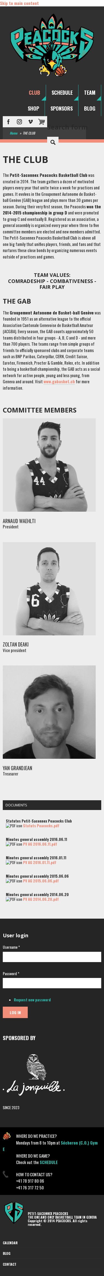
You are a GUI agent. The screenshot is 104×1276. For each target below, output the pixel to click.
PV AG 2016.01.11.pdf (39, 862)
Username (11, 947)
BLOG (89, 108)
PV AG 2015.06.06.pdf (41, 881)
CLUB (34, 92)
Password (11, 973)
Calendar (10, 1242)
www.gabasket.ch (59, 381)
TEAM (89, 92)
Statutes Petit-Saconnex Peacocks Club (39, 821)
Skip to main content (19, 3)
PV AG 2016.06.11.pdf (40, 844)
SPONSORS (61, 108)
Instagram (19, 121)
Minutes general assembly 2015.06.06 (37, 876)
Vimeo (30, 121)
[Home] (52, 76)
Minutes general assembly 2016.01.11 (36, 857)
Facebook (8, 121)
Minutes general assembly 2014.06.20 (37, 894)
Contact (9, 1264)
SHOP (33, 108)
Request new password (32, 999)
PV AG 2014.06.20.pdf (41, 899)
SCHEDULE (62, 92)
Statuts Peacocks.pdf (41, 825)
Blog (7, 1253)
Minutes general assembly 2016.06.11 (36, 839)
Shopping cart (41, 121)
